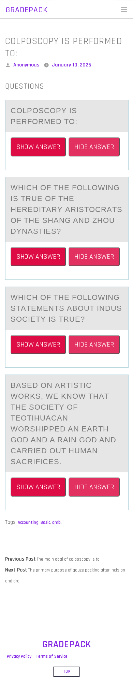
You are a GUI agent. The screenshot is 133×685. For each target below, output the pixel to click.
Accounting (28, 522)
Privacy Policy (19, 656)
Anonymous (26, 64)
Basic (45, 522)
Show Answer (38, 146)
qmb (56, 522)
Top (66, 671)
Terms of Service (52, 656)
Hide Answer (94, 146)
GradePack (26, 10)
